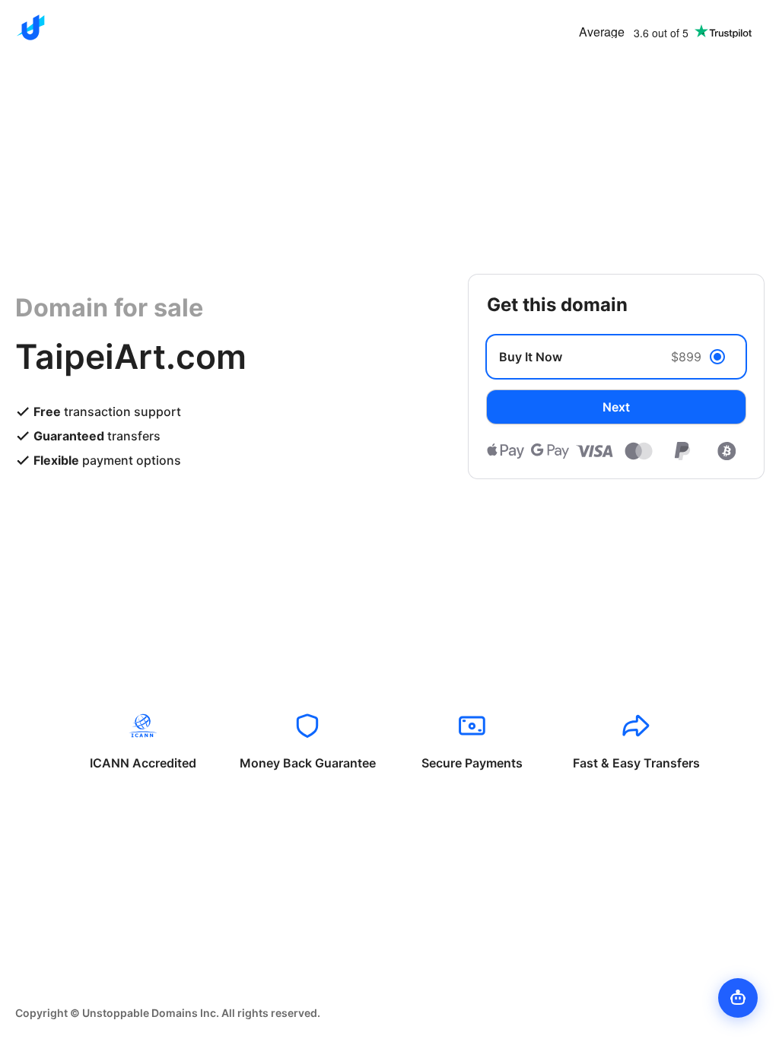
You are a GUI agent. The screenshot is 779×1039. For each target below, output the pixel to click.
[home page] (30, 27)
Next (616, 407)
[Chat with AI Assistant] (738, 998)
